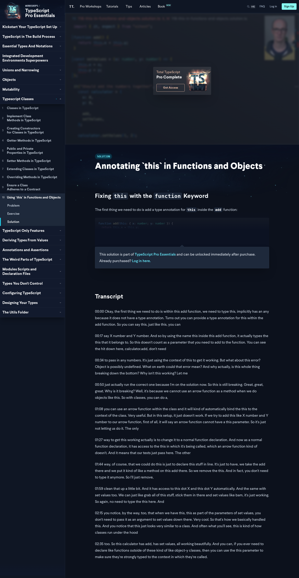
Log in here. (141, 260)
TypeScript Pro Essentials (40, 13)
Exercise (13, 213)
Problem (13, 205)
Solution (13, 222)
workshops (31, 5)
